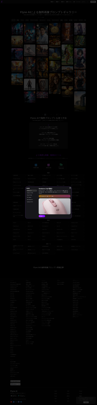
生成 (41, 216)
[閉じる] (70, 187)
